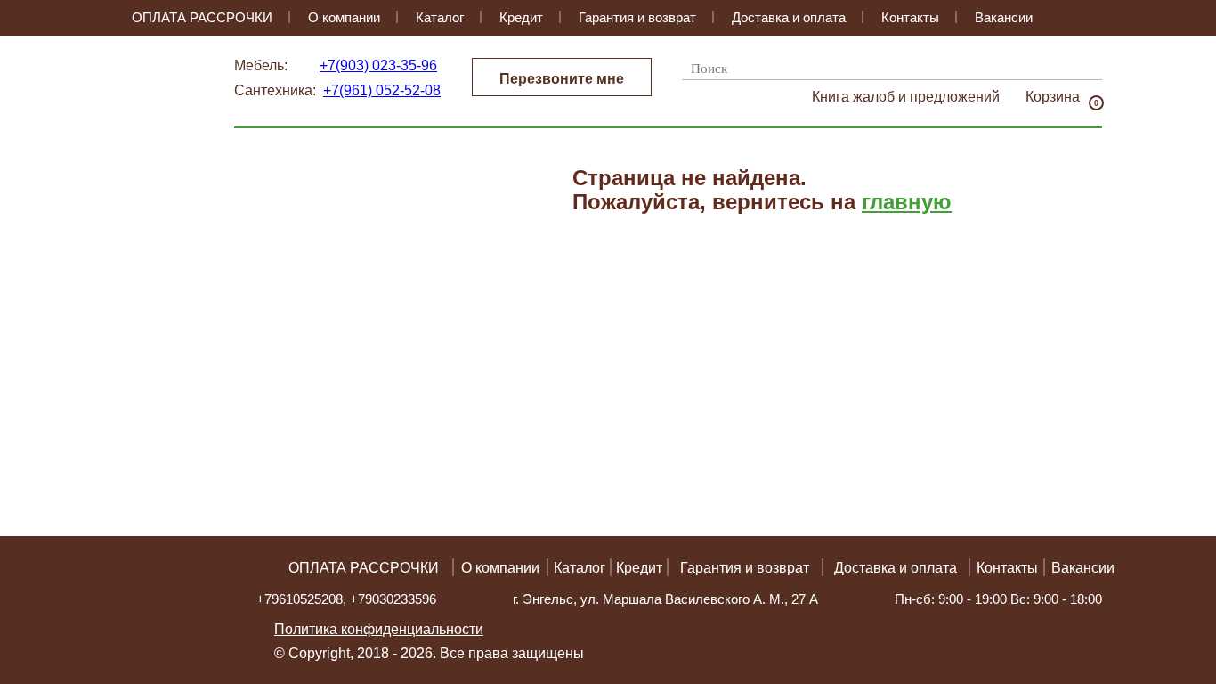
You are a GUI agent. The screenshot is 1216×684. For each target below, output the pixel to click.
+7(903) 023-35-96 (378, 65)
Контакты (910, 17)
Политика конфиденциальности (378, 629)
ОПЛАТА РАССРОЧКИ (202, 17)
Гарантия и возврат (637, 17)
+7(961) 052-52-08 (382, 90)
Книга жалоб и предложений (906, 96)
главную (907, 202)
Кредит (521, 17)
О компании (344, 17)
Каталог (440, 17)
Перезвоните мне (561, 78)
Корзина (1052, 97)
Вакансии (1004, 17)
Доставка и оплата (789, 17)
